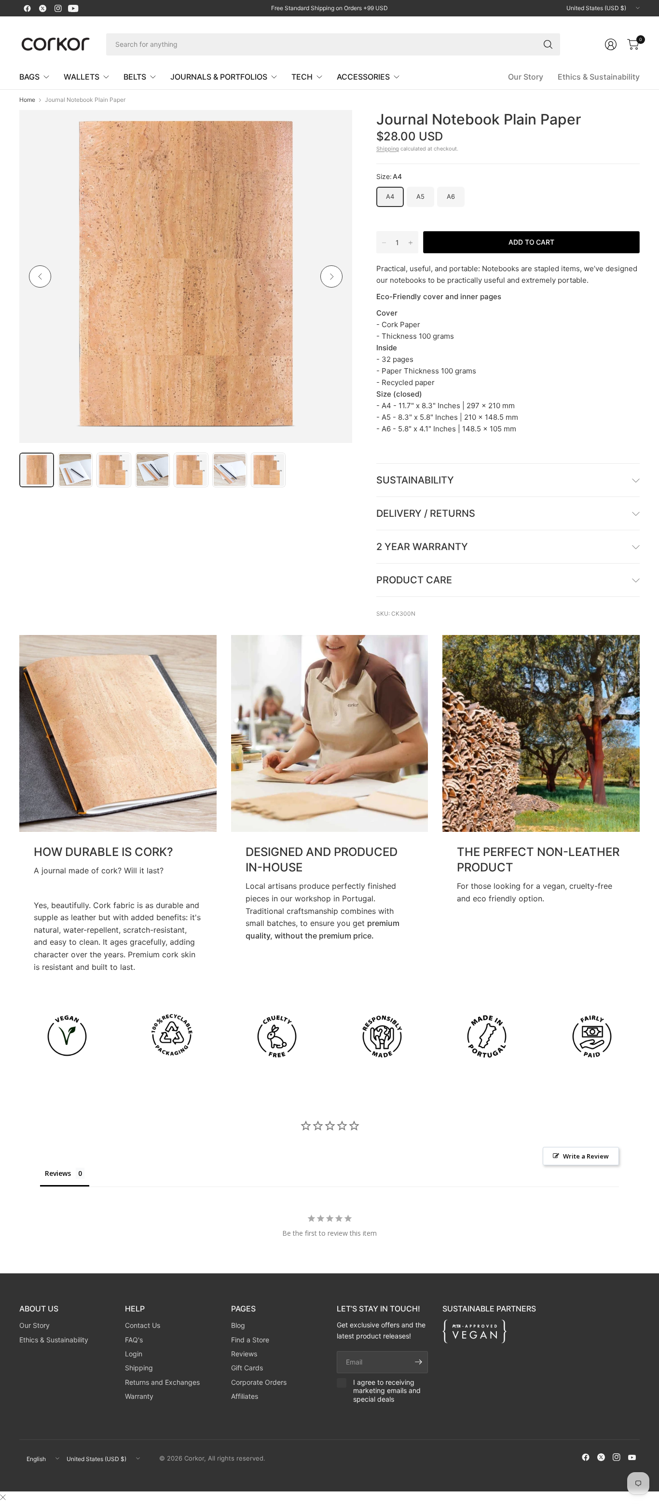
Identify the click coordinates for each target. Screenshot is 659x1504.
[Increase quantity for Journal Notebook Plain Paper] (410, 243)
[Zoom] (334, 128)
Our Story (525, 77)
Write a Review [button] (586, 1156)
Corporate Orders (259, 1382)
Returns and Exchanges (162, 1382)
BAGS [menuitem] (29, 77)
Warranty (139, 1396)
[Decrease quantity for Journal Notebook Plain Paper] (384, 243)
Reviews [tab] (58, 1173)
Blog (238, 1325)
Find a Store (250, 1340)
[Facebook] (27, 8)
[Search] (548, 44)
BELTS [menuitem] (135, 77)
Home (27, 100)
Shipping (387, 148)
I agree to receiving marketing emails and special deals (387, 1390)
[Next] (331, 276)
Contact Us (142, 1325)
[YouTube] (73, 8)
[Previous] (40, 276)
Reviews (244, 1354)
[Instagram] (58, 8)
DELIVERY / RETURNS (425, 513)
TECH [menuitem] (302, 77)
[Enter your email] (418, 1362)
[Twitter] (42, 8)
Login (133, 1354)
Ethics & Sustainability (599, 77)
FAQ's (134, 1340)
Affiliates (244, 1396)
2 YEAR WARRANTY (422, 546)
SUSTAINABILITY (415, 480)
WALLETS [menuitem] (81, 77)
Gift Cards (247, 1368)
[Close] (3, 1497)
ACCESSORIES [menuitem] (363, 77)
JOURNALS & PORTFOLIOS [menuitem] (218, 77)
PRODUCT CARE (414, 580)
